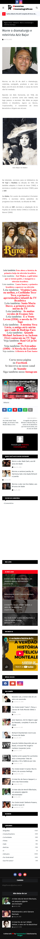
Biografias (20, 830)
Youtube (21, 368)
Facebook (21, 362)
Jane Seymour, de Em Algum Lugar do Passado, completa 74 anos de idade (25, 722)
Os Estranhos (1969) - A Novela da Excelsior (20, 347)
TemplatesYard (21, 934)
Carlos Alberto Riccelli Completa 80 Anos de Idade (20, 14)
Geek (20, 844)
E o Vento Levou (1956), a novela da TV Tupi (20, 319)
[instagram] (20, 2)
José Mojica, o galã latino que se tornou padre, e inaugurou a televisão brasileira (21, 279)
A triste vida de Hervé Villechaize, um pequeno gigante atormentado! (18, 580)
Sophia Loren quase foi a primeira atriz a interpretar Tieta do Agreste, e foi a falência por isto (24, 758)
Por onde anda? (20, 857)
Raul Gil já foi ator (27, 342)
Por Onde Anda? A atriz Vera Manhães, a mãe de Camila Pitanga (19, 619)
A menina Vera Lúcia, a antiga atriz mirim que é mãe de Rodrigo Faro (21, 327)
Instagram (31, 371)
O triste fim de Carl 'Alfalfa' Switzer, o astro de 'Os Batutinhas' (18, 606)
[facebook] (17, 2)
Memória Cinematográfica (21, 446)
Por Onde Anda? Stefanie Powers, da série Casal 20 (24, 803)
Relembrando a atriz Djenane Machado (19, 594)
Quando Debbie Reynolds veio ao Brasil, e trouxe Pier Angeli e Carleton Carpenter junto (24, 745)
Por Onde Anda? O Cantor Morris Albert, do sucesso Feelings (24, 770)
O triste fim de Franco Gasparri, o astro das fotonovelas (24, 780)
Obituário (16, 22)
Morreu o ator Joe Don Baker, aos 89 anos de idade (24, 485)
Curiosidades (20, 837)
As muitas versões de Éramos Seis (20, 312)
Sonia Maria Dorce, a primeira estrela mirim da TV (21, 306)
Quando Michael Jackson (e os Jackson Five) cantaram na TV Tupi (20, 335)
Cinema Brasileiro (20, 834)
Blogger (20, 935)
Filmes (20, 840)
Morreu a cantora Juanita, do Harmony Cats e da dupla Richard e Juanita (24, 473)
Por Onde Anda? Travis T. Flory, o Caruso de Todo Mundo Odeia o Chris (24, 709)
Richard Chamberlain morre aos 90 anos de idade (24, 734)
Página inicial (8, 22)
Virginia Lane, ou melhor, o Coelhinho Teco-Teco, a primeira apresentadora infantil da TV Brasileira (20, 295)
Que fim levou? (20, 861)
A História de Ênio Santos (26, 351)
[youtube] (13, 683)
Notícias (20, 847)
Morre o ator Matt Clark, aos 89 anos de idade (23, 462)
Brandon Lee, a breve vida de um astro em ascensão (24, 698)
